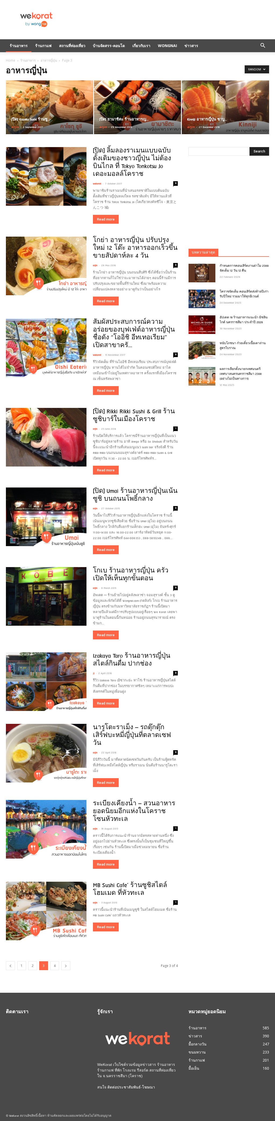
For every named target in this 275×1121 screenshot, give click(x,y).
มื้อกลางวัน (198, 1044)
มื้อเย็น (194, 1068)
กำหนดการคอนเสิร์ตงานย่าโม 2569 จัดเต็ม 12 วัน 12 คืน (244, 268)
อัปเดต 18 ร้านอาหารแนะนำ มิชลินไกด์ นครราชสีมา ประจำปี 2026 (243, 320)
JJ (94, 673)
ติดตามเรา (17, 1012)
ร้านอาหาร (19, 45)
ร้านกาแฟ (43, 45)
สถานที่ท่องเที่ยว (72, 45)
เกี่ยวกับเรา (141, 45)
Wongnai (167, 45)
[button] (262, 45)
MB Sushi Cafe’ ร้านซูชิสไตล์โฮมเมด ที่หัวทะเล (130, 889)
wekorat (97, 184)
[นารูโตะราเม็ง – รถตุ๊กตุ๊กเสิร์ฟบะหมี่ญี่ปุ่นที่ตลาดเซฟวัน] (46, 753)
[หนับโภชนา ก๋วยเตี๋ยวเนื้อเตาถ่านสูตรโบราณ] (202, 350)
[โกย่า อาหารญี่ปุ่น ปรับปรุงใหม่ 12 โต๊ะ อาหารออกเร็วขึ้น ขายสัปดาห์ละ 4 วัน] (46, 266)
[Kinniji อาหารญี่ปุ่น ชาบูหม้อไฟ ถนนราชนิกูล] (225, 107)
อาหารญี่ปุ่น (49, 60)
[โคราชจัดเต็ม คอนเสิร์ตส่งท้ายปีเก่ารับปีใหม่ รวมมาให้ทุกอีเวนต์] (202, 299)
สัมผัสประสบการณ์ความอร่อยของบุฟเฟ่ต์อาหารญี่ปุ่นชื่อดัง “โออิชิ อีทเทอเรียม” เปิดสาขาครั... (134, 334)
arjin (15, 127)
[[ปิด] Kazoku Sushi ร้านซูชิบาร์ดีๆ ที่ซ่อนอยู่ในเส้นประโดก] (49, 107)
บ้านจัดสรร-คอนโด (109, 45)
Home (10, 60)
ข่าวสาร (191, 45)
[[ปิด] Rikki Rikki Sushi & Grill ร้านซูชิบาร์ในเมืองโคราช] (46, 437)
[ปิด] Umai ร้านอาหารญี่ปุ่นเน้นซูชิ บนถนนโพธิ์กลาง (135, 495)
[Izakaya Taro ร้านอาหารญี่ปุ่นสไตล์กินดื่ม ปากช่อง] (46, 681)
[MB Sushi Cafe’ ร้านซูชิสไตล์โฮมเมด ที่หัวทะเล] (46, 911)
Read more (106, 219)
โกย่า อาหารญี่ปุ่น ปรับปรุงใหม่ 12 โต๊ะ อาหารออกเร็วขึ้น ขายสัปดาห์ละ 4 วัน (135, 248)
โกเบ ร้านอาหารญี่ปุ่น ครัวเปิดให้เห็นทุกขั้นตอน (130, 574)
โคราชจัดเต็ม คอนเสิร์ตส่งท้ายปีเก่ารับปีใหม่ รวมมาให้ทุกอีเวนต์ (244, 294)
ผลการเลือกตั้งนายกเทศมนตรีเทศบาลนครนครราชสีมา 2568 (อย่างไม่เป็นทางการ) (241, 374)
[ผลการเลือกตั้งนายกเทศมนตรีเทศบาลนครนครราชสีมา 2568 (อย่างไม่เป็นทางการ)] (202, 376)
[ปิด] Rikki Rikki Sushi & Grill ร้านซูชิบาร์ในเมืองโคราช (134, 415)
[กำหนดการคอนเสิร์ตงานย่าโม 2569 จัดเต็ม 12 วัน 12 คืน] (202, 273)
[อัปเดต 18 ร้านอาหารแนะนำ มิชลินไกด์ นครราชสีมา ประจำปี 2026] (202, 324)
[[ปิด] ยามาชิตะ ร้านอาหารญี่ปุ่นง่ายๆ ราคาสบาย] (137, 107)
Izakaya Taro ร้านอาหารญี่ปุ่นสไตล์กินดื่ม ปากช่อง (131, 660)
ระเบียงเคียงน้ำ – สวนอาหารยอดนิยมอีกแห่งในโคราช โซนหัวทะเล (134, 811)
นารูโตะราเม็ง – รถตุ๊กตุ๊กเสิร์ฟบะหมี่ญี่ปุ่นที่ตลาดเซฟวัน (132, 735)
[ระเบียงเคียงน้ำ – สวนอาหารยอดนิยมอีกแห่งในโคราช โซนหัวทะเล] (46, 829)
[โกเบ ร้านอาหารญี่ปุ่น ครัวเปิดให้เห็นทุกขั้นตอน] (46, 596)
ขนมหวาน (197, 1052)
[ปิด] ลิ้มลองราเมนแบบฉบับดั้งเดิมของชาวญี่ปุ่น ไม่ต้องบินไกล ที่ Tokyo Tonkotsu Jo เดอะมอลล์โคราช (132, 162)
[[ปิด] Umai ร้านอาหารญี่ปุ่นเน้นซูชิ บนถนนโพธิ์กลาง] (46, 516)
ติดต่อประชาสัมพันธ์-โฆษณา (131, 1087)
